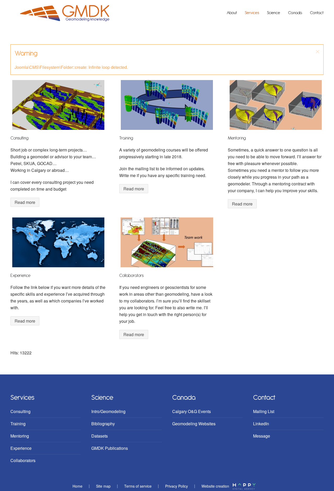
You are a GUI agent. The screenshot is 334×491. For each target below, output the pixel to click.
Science (273, 13)
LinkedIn (261, 424)
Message (261, 436)
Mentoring (237, 138)
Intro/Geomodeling (108, 411)
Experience (20, 275)
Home (77, 486)
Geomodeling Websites (194, 424)
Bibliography (103, 424)
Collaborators (131, 275)
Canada (295, 13)
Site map (103, 486)
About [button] (232, 13)
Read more (25, 202)
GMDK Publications (109, 448)
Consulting (19, 138)
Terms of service (138, 486)
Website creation (215, 486)
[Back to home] (64, 13)
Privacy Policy (176, 486)
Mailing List (263, 411)
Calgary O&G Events (191, 411)
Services (252, 13)
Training (126, 138)
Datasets (99, 436)
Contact (317, 13)
